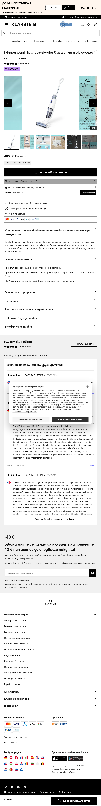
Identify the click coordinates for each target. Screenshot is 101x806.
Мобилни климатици (15, 626)
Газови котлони (12, 684)
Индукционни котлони (15, 678)
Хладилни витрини (14, 661)
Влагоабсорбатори (14, 632)
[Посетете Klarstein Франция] (21, 757)
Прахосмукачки (41, 41)
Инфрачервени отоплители (19, 649)
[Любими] (88, 24)
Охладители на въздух (16, 667)
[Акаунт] (82, 24)
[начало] (9, 41)
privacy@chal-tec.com (22, 587)
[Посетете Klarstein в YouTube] (18, 787)
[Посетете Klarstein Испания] (32, 757)
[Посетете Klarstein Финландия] (37, 763)
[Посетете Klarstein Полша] (16, 763)
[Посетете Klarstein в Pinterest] (24, 787)
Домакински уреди (20, 41)
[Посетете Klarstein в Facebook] (12, 787)
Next (93, 103)
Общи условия (47, 792)
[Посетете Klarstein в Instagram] (5, 787)
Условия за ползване (59, 772)
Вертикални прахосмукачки (66, 41)
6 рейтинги (23, 64)
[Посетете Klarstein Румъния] (26, 763)
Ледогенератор (12, 655)
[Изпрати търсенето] (4, 33)
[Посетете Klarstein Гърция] (21, 770)
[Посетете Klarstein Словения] (16, 769)
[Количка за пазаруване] (95, 24)
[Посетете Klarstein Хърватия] (21, 763)
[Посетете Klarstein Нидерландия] (5, 769)
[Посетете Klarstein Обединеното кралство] (37, 757)
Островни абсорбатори (17, 638)
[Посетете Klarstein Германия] (5, 757)
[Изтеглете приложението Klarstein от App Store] (59, 758)
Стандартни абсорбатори (18, 672)
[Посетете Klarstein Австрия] (11, 757)
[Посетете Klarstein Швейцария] (16, 757)
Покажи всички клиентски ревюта (54, 519)
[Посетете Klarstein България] (32, 763)
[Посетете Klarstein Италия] (26, 757)
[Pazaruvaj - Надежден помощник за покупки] (66, 24)
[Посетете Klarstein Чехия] (5, 763)
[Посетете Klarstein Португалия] (11, 769)
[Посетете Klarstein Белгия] (42, 763)
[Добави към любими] (95, 50)
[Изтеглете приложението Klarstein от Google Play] (76, 758)
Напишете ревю (85, 343)
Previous (8, 103)
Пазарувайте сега (68, 7)
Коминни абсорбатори (16, 643)
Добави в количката (53, 172)
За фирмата (65, 792)
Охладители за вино (15, 620)
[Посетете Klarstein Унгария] (11, 763)
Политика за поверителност (17, 580)
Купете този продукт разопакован (26, 188)
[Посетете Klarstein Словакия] (42, 757)
